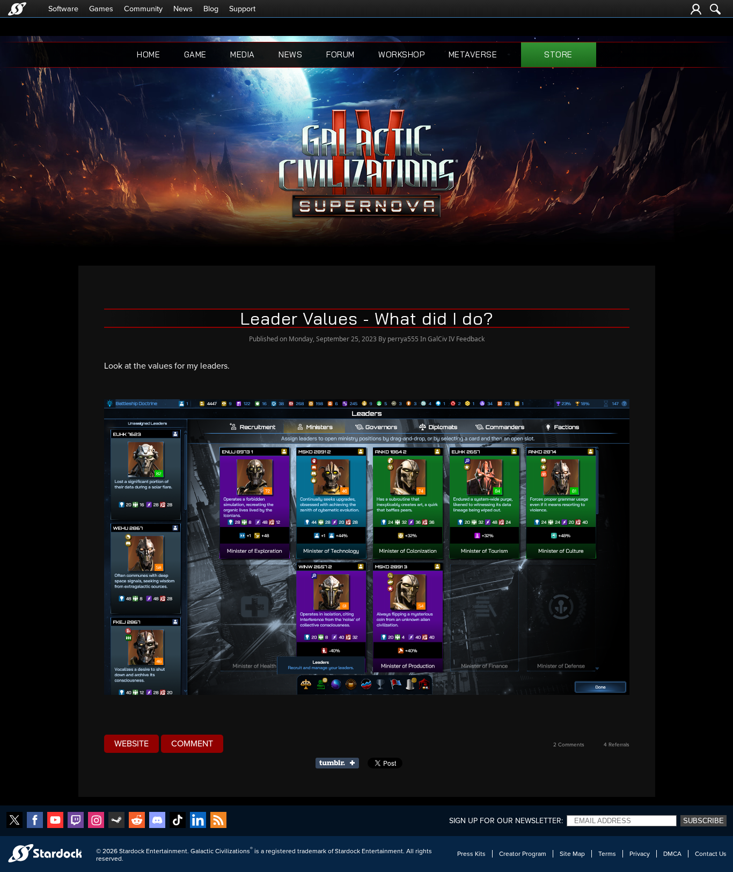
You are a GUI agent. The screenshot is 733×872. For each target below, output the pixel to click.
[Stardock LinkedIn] (198, 821)
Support (242, 8)
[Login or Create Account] (696, 9)
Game (195, 54)
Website (131, 743)
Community (143, 8)
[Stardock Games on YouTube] (55, 821)
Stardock (131, 851)
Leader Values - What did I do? (367, 318)
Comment (192, 743)
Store (558, 54)
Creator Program (522, 854)
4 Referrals (616, 745)
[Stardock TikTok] (178, 821)
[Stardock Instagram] (96, 821)
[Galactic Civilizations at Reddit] (137, 821)
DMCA (672, 854)
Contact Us (711, 854)
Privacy (639, 854)
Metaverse (473, 54)
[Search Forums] (715, 9)
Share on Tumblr (340, 763)
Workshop (401, 54)
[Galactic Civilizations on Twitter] (14, 821)
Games (101, 8)
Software (63, 8)
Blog (210, 8)
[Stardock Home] (17, 9)
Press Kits (471, 854)
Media (242, 54)
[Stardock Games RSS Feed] (218, 821)
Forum (340, 54)
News (183, 8)
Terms (607, 854)
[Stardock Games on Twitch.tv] (76, 821)
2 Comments (568, 745)
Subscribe (703, 821)
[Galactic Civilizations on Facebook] (35, 821)
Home (148, 54)
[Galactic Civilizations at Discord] (157, 821)
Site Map (572, 854)
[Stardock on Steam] (116, 821)
